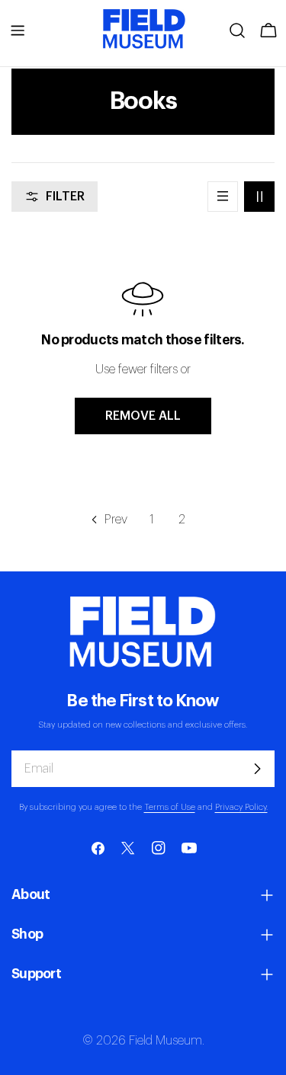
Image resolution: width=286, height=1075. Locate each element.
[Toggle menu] (17, 30)
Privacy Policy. (241, 807)
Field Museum (165, 1041)
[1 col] (222, 196)
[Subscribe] (257, 769)
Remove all (143, 416)
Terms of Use (169, 807)
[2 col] (259, 196)
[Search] (237, 30)
